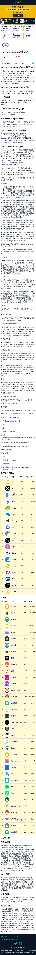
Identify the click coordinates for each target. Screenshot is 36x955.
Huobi (13, 501)
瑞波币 (13, 639)
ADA (25, 651)
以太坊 (13, 613)
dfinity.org (10, 63)
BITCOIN (8, 939)
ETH (25, 613)
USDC (25, 645)
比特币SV (14, 754)
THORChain (14, 742)
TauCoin (14, 585)
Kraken (14, 514)
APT (25, 735)
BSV (25, 754)
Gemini (14, 553)
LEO (25, 709)
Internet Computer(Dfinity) (16, 819)
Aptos (12, 735)
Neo (12, 787)
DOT (25, 677)
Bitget (13, 540)
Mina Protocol (15, 761)
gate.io (14, 527)
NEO (25, 787)
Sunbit (14, 566)
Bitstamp (14, 521)
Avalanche (14, 664)
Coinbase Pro (14, 495)
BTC (25, 606)
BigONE (14, 547)
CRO (25, 729)
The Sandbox (15, 780)
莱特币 (13, 826)
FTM (25, 767)
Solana (13, 632)
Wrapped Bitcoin (16, 690)
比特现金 (14, 703)
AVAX (25, 664)
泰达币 (13, 619)
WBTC (25, 690)
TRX (25, 671)
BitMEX (14, 572)
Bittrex (14, 559)
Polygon (13, 684)
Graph (13, 748)
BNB (25, 626)
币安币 (13, 626)
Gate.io (16, 140)
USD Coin (13, 645)
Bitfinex (14, 508)
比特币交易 (15, 939)
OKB (25, 658)
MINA (25, 761)
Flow (12, 793)
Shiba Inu (14, 697)
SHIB (25, 696)
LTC (25, 826)
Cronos (13, 729)
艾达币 (13, 651)
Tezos (12, 774)
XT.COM (14, 592)
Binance (24, 63)
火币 (10, 140)
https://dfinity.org (8, 114)
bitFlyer (14, 534)
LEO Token (14, 709)
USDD (12, 799)
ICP (25, 819)
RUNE (25, 741)
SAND (25, 780)
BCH (25, 703)
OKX (29, 63)
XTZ (25, 774)
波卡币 (13, 677)
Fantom (13, 767)
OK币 (12, 658)
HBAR (25, 722)
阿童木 (13, 716)
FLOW (25, 793)
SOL (25, 632)
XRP (25, 639)
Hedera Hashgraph (16, 722)
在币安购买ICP (7, 122)
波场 (12, 671)
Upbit (13, 579)
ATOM (25, 716)
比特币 (18, 2)
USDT (25, 619)
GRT (25, 748)
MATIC (25, 684)
